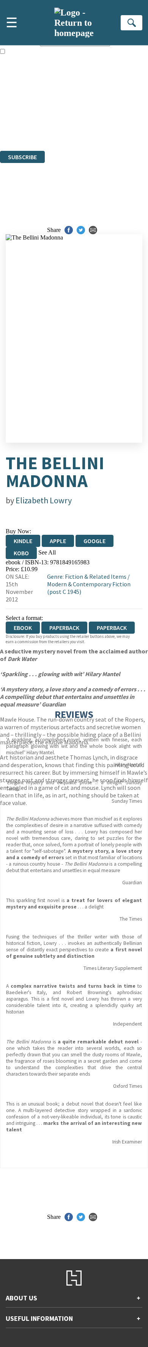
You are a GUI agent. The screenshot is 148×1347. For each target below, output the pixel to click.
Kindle (23, 541)
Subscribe (22, 157)
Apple (58, 541)
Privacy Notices (28, 120)
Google (94, 541)
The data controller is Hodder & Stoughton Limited (61, 99)
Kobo (21, 553)
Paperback (64, 627)
